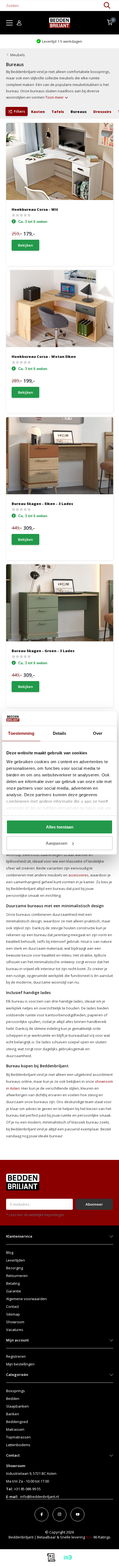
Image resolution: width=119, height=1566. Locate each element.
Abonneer (94, 1204)
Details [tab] (59, 733)
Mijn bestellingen (20, 1364)
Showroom (15, 1321)
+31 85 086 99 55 (27, 1488)
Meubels (17, 54)
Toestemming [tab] (21, 733)
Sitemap (13, 1314)
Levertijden (15, 1260)
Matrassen (15, 1429)
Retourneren (17, 1275)
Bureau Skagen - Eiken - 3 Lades (42, 503)
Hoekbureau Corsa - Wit (35, 209)
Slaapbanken (17, 1406)
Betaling (13, 1283)
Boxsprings (15, 1390)
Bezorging (14, 1267)
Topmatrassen (18, 1437)
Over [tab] (97, 733)
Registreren (16, 1356)
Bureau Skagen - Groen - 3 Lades (43, 650)
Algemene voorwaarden (26, 1298)
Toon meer (54, 97)
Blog (9, 1252)
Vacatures (14, 1329)
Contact (12, 1306)
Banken (12, 1413)
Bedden (12, 1398)
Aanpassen (56, 843)
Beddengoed (17, 1421)
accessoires (78, 875)
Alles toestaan (59, 827)
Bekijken (25, 245)
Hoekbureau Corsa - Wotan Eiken (44, 356)
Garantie (13, 1291)
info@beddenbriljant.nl (39, 1496)
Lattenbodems (18, 1444)
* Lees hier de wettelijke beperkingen (35, 1215)
